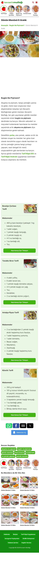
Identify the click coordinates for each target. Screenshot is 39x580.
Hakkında (7, 534)
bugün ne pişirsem (24, 449)
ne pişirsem (30, 452)
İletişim (15, 534)
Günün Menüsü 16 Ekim (27, 525)
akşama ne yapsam (9, 449)
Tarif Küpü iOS (28, 153)
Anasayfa (4, 25)
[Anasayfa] (12, 3)
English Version (26, 542)
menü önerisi (19, 452)
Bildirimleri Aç (21, 432)
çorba (12, 135)
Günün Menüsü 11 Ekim (8, 490)
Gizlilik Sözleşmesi (28, 538)
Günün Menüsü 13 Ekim (8, 508)
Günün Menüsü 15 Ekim (8, 525)
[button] (36, 2)
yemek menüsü (22, 456)
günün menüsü (7, 452)
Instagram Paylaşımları (12, 538)
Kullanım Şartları (13, 542)
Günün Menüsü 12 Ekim (27, 490)
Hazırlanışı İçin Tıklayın (19, 250)
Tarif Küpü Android (9, 157)
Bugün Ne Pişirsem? (16, 25)
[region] (19, 75)
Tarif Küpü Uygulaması (28, 534)
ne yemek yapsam (8, 456)
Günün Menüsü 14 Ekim (27, 508)
